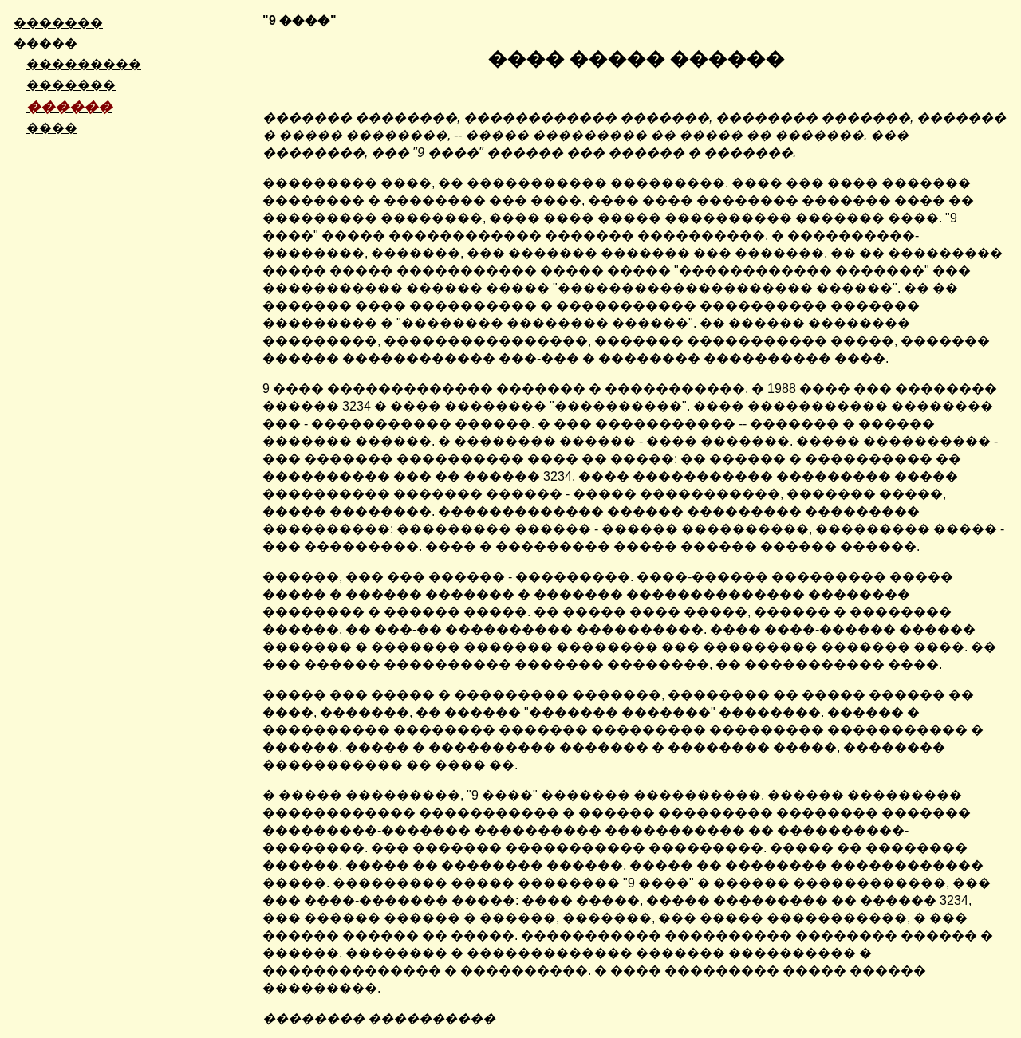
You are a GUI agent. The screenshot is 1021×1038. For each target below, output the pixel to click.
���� (51, 128)
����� (45, 43)
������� (58, 22)
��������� (83, 64)
